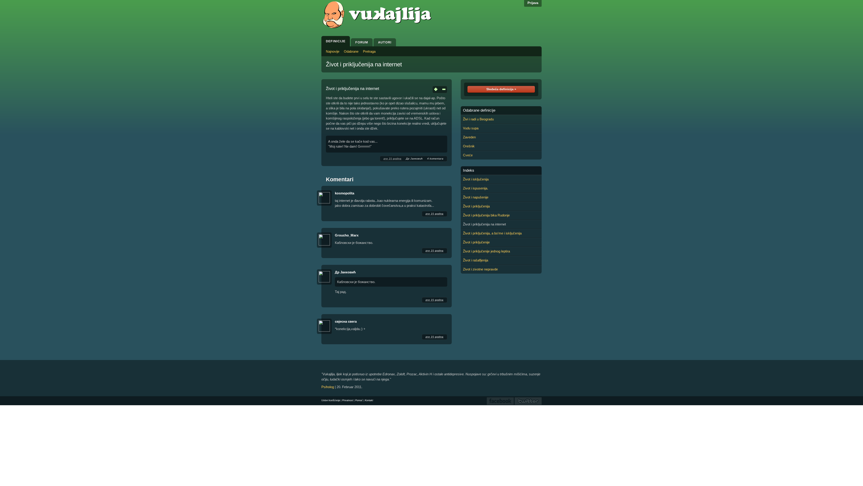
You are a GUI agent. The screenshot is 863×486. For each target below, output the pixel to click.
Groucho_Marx (346, 235)
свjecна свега (346, 321)
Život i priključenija (476, 206)
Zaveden (469, 137)
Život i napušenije (475, 197)
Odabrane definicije (479, 110)
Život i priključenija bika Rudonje (486, 215)
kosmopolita (344, 193)
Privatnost (347, 400)
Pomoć (359, 400)
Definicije (335, 41)
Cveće (468, 155)
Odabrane (351, 51)
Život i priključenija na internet (364, 64)
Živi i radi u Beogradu (478, 119)
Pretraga (369, 51)
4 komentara (435, 158)
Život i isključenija (476, 179)
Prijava (532, 3)
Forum (361, 42)
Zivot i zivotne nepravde (480, 269)
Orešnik (469, 146)
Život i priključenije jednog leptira (486, 251)
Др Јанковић (414, 158)
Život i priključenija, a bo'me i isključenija (492, 233)
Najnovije (332, 51)
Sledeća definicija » (501, 89)
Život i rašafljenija (475, 260)
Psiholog (327, 387)
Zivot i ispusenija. (475, 188)
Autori (384, 42)
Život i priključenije (476, 242)
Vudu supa (470, 128)
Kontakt (369, 400)
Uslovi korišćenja (330, 400)
